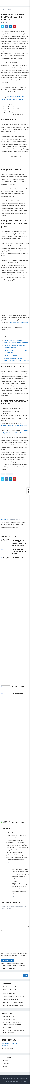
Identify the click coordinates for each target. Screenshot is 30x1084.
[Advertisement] (15, 299)
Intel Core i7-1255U (18, 822)
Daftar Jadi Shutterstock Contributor (13, 996)
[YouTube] (6, 530)
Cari (25, 975)
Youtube (5, 1060)
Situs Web (4, 946)
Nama (3, 931)
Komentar (4, 912)
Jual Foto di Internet (9, 993)
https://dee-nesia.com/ (15, 519)
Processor (8, 9)
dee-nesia (16, 866)
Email (3, 938)
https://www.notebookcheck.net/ (18, 322)
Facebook (6, 1070)
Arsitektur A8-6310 (8, 105)
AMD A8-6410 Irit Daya (9, 113)
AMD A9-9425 (7, 1027)
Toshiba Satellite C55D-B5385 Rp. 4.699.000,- (14, 425)
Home (2, 9)
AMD (4, 474)
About (5, 1081)
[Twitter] (2, 530)
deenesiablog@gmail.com (9, 1043)
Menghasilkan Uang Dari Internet (12, 987)
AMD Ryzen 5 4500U (9, 1019)
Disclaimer (15, 1081)
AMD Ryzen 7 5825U (18, 693)
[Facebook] (4, 530)
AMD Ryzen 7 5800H (9, 1016)
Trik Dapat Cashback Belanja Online (13, 1006)
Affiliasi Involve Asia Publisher (12, 990)
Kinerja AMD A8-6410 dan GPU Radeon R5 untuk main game (14, 110)
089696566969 (6, 1046)
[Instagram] (8, 530)
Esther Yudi (4, 22)
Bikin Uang (25, 1078)
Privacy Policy (22, 1081)
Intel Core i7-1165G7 (18, 686)
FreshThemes (19, 1078)
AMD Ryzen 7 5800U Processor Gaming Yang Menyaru (19, 551)
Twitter (5, 1066)
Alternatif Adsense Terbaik (11, 999)
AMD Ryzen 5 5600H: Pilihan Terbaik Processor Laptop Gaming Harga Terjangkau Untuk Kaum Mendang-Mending (16, 358)
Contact (10, 1081)
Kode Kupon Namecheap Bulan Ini (13, 1002)
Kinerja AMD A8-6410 (8, 107)
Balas (9, 862)
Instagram (6, 1063)
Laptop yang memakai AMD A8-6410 (13, 115)
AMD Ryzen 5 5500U (18, 558)
